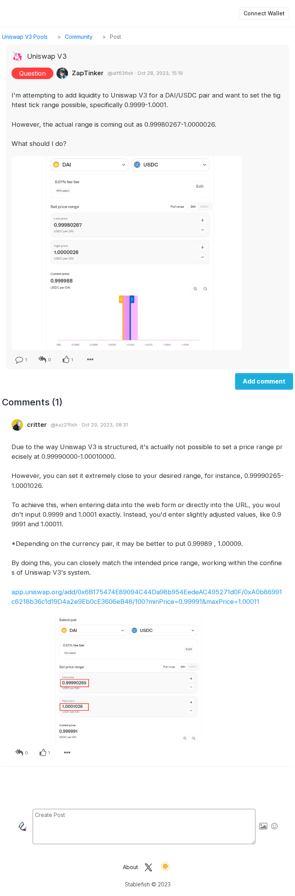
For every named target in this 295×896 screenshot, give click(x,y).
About (130, 867)
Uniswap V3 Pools (25, 36)
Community (79, 36)
